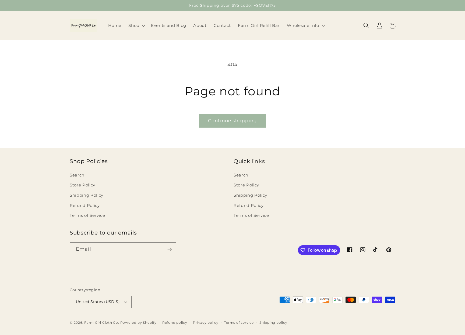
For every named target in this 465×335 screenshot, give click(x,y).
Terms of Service (87, 215)
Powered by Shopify (138, 322)
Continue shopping (232, 120)
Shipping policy (273, 322)
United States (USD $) (98, 301)
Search (77, 175)
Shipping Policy (86, 195)
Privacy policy (206, 322)
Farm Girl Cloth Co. (101, 322)
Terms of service (238, 322)
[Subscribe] (169, 249)
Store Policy (82, 185)
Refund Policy (85, 205)
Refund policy (174, 322)
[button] (136, 25)
